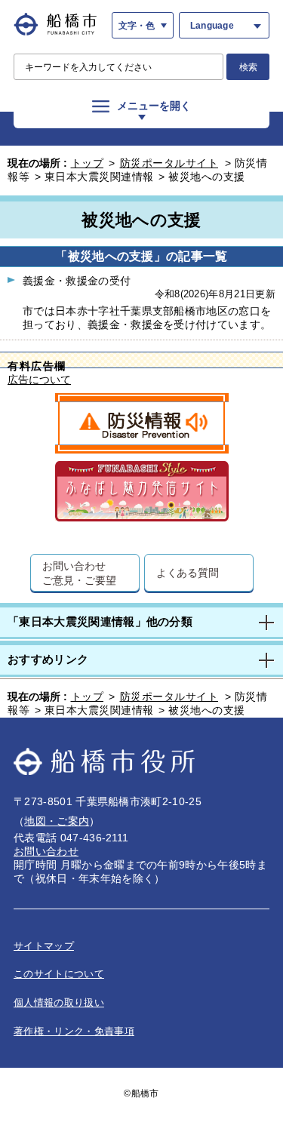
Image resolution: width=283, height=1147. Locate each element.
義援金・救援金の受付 (77, 281)
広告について (39, 380)
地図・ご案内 (56, 821)
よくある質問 (187, 572)
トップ (87, 163)
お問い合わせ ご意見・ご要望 (78, 572)
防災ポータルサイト (169, 163)
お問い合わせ (46, 851)
